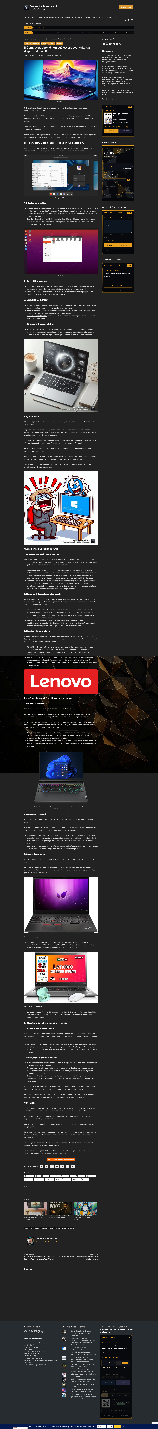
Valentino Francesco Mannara (35, 55)
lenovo (52, 1228)
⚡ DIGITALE (125, 131)
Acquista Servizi (126, 7)
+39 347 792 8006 (30, 1356)
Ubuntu (60, 211)
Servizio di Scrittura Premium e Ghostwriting (87, 17)
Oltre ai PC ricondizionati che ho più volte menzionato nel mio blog (49, 714)
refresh (129, 191)
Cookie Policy (110, 17)
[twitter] (46, 1166)
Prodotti (38, 23)
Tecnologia (59, 43)
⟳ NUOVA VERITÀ (118, 285)
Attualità (43, 43)
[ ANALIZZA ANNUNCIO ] (118, 245)
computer (45, 1228)
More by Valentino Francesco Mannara (49, 1242)
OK (128, 179)
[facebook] (41, 1166)
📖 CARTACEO (110, 131)
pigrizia (63, 1228)
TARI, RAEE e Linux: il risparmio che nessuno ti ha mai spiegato (59, 1216)
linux (58, 1228)
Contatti (119, 17)
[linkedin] (52, 1166)
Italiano (17, 1428)
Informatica (51, 43)
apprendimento (36, 1228)
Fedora (66, 211)
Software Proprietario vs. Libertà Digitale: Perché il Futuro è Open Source (83, 1217)
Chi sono (34, 17)
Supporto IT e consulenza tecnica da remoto (54, 17)
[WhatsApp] (67, 1166)
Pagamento (29, 23)
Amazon (65, 808)
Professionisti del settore (37, 316)
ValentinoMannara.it (43, 6)
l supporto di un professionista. (40, 467)
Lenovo (58, 808)
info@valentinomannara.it (33, 1358)
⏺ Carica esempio (110, 240)
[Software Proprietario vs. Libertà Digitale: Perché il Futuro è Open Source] (85, 1208)
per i (27, 467)
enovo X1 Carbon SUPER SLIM (39, 1012)
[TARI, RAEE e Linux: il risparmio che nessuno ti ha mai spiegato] (60, 1208)
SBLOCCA (125, 1363)
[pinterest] (62, 1166)
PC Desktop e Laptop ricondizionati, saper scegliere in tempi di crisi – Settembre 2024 (35, 1217)
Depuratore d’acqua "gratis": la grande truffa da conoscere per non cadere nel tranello (83, 1396)
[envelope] (57, 1166)
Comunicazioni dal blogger (32, 43)
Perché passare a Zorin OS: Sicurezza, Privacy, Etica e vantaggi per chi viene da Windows (83, 1359)
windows (71, 1228)
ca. (48, 451)
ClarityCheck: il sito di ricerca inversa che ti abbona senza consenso (81, 1333)
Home (27, 17)
